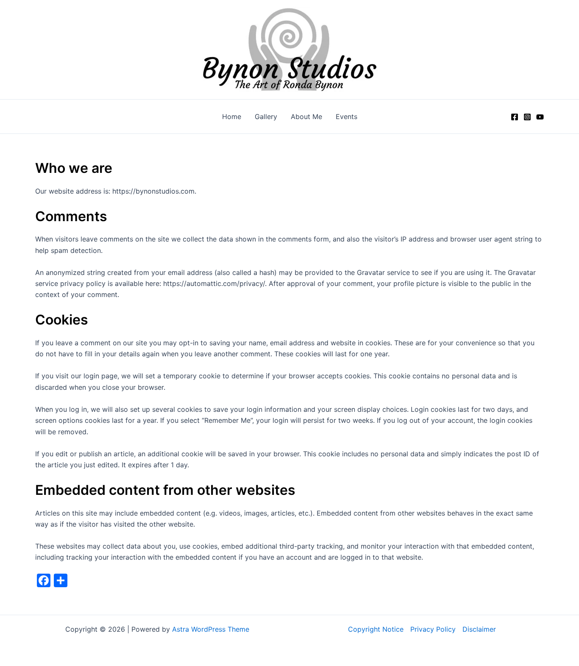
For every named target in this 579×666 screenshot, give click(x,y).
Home (231, 116)
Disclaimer (479, 629)
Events (346, 116)
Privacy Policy (433, 629)
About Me (306, 116)
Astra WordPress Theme (210, 629)
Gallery (266, 116)
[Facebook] (514, 117)
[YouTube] (540, 117)
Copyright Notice (376, 629)
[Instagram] (527, 117)
